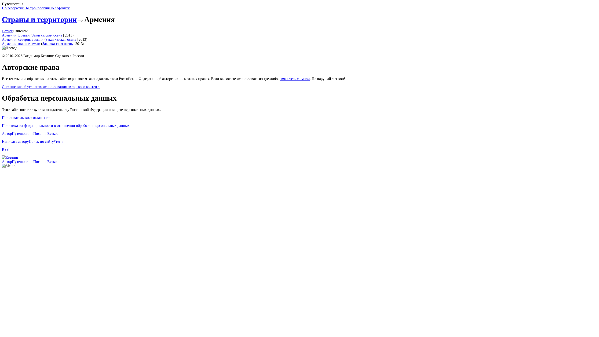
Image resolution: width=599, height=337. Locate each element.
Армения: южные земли (21, 44)
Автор (7, 134)
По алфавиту (59, 8)
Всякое (52, 134)
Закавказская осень (47, 35)
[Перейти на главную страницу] (10, 157)
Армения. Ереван (16, 35)
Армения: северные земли (23, 39)
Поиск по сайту (41, 141)
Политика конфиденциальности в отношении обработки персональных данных (66, 126)
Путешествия (22, 134)
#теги (58, 141)
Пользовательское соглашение (26, 118)
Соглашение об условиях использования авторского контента (51, 87)
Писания (40, 134)
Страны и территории (39, 19)
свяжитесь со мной (295, 79)
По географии (13, 8)
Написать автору (15, 141)
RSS (5, 149)
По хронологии (36, 8)
